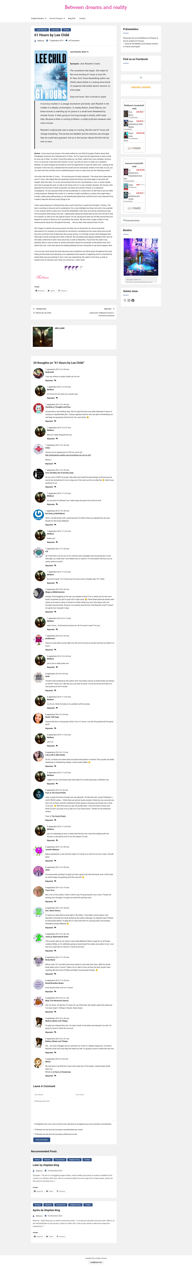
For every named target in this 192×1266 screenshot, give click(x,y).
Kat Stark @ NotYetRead (55, 513)
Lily (46, 551)
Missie (48, 1062)
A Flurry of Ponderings (62, 1072)
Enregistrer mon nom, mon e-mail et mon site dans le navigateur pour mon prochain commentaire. (73, 1124)
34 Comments (73, 41)
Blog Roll (71, 18)
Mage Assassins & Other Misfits (136, 124)
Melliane (50, 390)
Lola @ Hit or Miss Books (55, 755)
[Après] (126, 190)
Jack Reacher (41, 30)
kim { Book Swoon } (53, 911)
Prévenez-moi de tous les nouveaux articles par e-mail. (56, 1134)
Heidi (47, 676)
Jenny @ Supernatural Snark (56, 937)
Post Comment (42, 1140)
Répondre (49, 380)
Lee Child (55, 30)
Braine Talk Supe (52, 717)
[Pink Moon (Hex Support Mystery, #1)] (126, 117)
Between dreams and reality (96, 7)
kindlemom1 (50, 638)
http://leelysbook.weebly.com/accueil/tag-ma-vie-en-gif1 (68, 455)
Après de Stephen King (46, 1210)
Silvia (47, 870)
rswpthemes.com (96, 1262)
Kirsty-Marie (50, 960)
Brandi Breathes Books (54, 983)
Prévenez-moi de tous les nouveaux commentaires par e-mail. (59, 1130)
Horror (37, 1160)
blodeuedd (49, 372)
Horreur (38, 1205)
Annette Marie (128, 129)
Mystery (47, 1160)
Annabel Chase (133, 117)
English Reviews (37, 18)
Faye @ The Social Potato (55, 793)
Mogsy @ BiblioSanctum (55, 592)
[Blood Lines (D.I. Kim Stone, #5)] (126, 138)
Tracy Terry (49, 890)
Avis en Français (56, 18)
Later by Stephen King (46, 1165)
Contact (82, 18)
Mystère (48, 1205)
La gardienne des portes (134, 196)
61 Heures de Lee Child (42, 313)
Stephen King (74, 1160)
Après (131, 185)
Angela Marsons (134, 138)
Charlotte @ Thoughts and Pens (58, 407)
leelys (47, 448)
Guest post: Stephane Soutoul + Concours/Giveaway (102, 314)
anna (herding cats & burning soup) (59, 473)
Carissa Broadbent (129, 180)
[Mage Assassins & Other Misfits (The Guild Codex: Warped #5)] (126, 126)
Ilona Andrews (128, 201)
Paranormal (60, 1160)
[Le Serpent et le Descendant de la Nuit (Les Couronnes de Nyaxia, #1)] (126, 175)
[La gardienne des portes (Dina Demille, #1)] (126, 198)
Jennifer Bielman (52, 850)
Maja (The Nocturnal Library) (57, 1001)
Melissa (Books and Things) (56, 1021)
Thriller (66, 30)
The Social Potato (59, 816)
